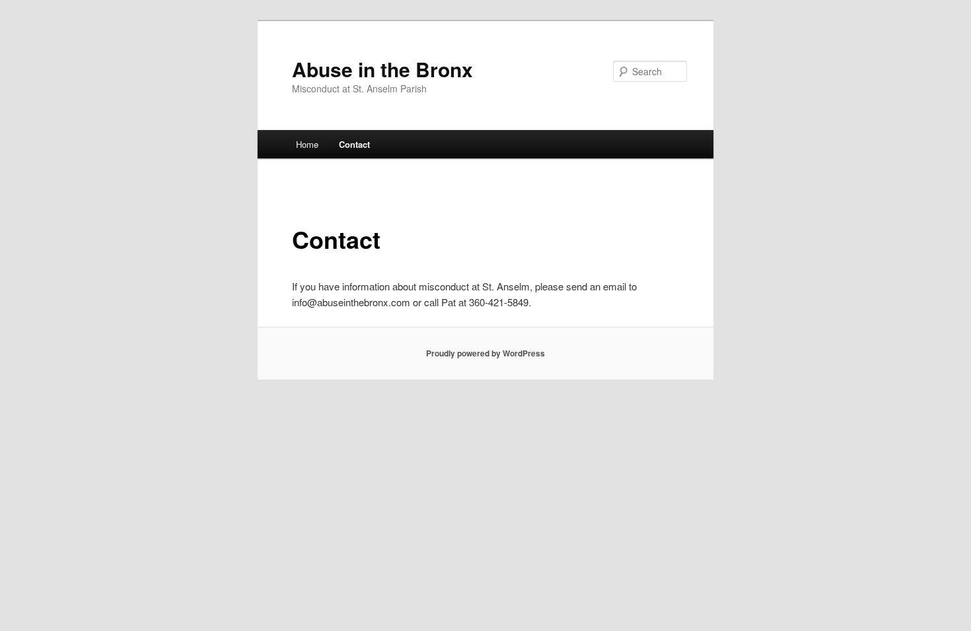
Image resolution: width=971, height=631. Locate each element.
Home (307, 144)
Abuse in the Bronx (382, 69)
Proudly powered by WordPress (485, 353)
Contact (354, 144)
